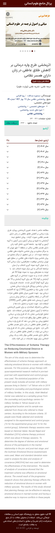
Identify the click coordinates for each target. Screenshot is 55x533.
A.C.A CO (20, 528)
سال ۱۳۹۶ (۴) (42, 183)
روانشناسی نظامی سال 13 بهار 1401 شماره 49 (26, 99)
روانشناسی (22, 106)
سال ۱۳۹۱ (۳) (42, 209)
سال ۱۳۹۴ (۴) (42, 193)
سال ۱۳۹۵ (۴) (42, 188)
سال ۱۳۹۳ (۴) (42, 199)
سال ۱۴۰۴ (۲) (42, 146)
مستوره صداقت (33, 95)
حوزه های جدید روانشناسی (31, 110)
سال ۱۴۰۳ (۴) (42, 151)
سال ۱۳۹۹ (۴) (42, 172)
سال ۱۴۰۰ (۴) (42, 167)
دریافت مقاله (11, 123)
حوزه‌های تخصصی (37, 106)
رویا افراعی (20, 95)
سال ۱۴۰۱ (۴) (43, 162)
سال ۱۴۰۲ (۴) (42, 156)
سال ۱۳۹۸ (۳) (42, 178)
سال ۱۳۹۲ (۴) (42, 204)
